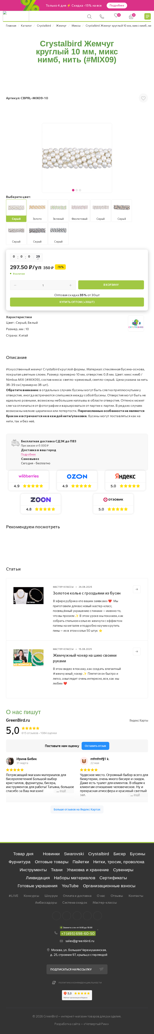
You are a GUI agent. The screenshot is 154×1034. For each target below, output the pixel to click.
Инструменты (33, 869)
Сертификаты (113, 877)
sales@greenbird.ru (80, 941)
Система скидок (74, 902)
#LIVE (13, 895)
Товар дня (23, 853)
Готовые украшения (38, 885)
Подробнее (117, 5)
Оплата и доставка (77, 895)
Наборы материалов (74, 877)
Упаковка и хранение (88, 869)
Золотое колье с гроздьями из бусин (87, 592)
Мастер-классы (105, 902)
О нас (101, 895)
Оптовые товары (51, 861)
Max (66, 915)
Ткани (57, 869)
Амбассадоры (46, 902)
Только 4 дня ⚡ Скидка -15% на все (74, 5)
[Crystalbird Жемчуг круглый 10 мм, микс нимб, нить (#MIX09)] (77, 158)
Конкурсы (31, 895)
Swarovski (74, 853)
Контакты (136, 895)
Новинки (51, 853)
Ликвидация (38, 877)
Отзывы (117, 895)
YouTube (70, 885)
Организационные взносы (109, 885)
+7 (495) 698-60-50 (78, 933)
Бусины (137, 853)
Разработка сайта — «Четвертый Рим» (81, 1024)
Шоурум (51, 895)
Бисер (119, 853)
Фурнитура (19, 861)
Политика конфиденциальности (80, 982)
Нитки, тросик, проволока (118, 861)
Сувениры (123, 869)
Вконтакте (56, 915)
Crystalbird (98, 853)
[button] (108, 158)
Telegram (77, 915)
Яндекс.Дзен (97, 915)
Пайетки (81, 861)
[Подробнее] (137, 589)
